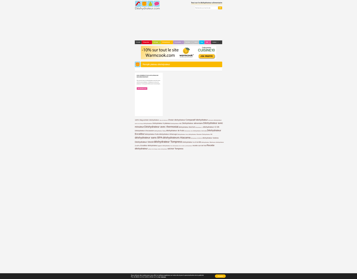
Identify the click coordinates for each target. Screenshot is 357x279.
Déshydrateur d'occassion (144, 131)
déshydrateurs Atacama (176, 137)
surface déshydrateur (162, 149)
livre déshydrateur (175, 145)
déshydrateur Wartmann (208, 142)
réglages (163, 277)
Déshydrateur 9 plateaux (161, 123)
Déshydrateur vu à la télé (191, 142)
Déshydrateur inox (182, 134)
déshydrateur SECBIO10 (196, 138)
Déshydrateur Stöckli (144, 142)
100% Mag (139, 120)
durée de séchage (139, 123)
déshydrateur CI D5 (211, 127)
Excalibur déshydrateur (148, 145)
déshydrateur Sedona (210, 138)
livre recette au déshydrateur (185, 145)
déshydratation (147, 123)
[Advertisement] (178, 26)
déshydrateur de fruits (175, 131)
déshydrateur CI (199, 127)
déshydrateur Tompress (168, 141)
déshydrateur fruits (152, 134)
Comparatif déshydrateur (197, 120)
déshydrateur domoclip (200, 131)
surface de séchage (152, 149)
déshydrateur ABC (176, 123)
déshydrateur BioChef (187, 127)
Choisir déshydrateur (176, 120)
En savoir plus (142, 88)
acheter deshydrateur (151, 120)
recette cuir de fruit (199, 145)
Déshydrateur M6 (207, 134)
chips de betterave (163, 120)
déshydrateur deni (189, 130)
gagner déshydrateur (164, 145)
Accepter (220, 276)
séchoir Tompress (175, 148)
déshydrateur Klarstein (195, 134)
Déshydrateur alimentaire (192, 123)
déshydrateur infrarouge (168, 134)
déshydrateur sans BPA (148, 137)
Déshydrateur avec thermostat (161, 126)
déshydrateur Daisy (160, 131)
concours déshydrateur (215, 120)
